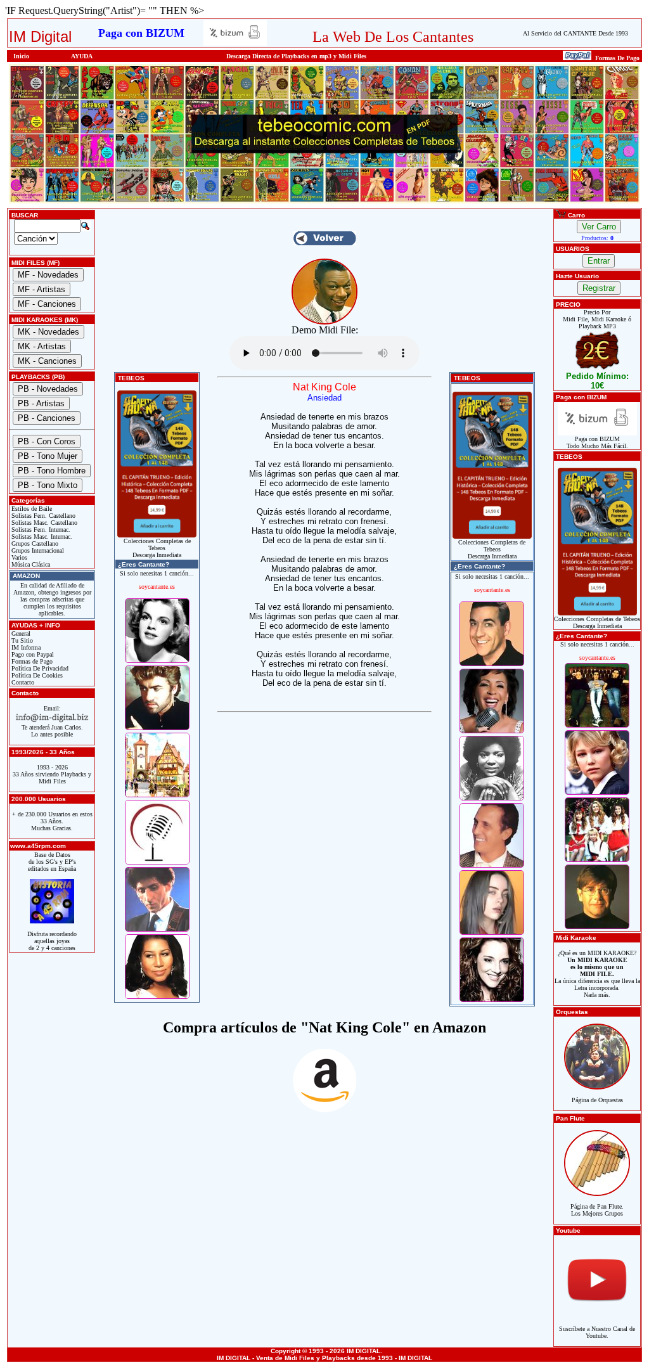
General (20, 633)
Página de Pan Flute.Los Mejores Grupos (597, 1210)
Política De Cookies (36, 675)
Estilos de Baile (31, 508)
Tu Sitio (21, 640)
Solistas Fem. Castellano (42, 515)
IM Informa (25, 647)
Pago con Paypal (32, 654)
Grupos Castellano (34, 543)
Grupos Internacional (37, 550)
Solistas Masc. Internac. (41, 536)
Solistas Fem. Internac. (40, 529)
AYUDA (82, 56)
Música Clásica (30, 564)
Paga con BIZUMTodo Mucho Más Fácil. (597, 442)
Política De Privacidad (39, 668)
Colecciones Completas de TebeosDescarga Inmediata (157, 547)
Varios (18, 557)
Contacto (22, 682)
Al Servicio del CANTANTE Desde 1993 (575, 33)
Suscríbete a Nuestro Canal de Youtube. (597, 1332)
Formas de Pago (31, 661)
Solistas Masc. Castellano (43, 522)
